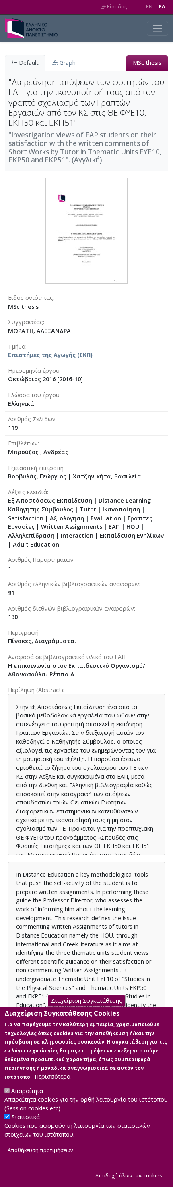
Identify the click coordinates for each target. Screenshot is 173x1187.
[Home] (34, 28)
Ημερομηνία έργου (34, 370)
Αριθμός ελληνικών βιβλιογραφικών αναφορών (73, 584)
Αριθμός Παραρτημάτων (41, 559)
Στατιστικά (25, 1117)
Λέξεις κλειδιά (27, 492)
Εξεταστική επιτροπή (36, 468)
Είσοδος (116, 6)
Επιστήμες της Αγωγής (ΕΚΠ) (50, 355)
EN (149, 6)
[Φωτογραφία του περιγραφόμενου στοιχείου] (86, 230)
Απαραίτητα (27, 1091)
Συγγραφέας (25, 322)
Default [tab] (28, 63)
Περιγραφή (23, 632)
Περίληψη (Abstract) (35, 690)
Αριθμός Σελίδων (32, 419)
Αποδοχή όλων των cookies (128, 1175)
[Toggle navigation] (157, 28)
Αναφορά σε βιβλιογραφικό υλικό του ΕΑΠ (67, 657)
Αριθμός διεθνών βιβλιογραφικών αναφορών (71, 608)
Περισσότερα (52, 1076)
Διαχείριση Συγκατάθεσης (86, 1000)
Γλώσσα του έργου (34, 395)
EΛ (162, 6)
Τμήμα (16, 346)
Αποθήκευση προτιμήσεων (40, 1150)
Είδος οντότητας (30, 297)
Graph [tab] (67, 63)
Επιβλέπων (23, 443)
